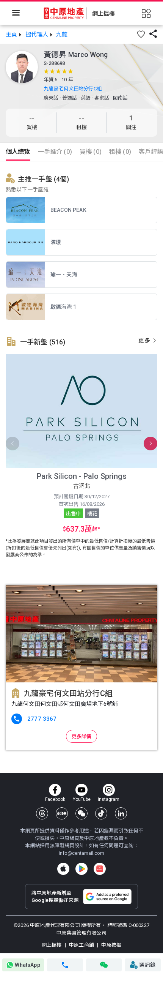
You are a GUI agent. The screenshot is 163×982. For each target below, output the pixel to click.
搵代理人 (37, 34)
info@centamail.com (81, 853)
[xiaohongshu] (62, 813)
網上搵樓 (52, 945)
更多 (144, 340)
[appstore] (63, 869)
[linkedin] (121, 813)
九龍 (61, 34)
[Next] (150, 443)
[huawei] (100, 869)
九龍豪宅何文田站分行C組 (73, 89)
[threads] (42, 813)
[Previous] (12, 443)
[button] (141, 34)
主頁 (11, 34)
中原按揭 (110, 945)
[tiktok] (101, 813)
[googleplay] (81, 869)
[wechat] (81, 813)
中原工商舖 (81, 945)
